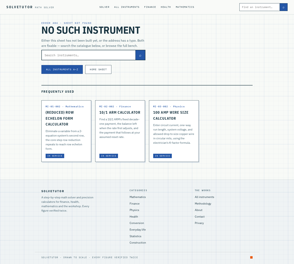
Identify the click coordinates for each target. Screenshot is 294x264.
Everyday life (138, 229)
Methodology (203, 203)
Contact (200, 216)
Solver (104, 6)
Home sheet (98, 69)
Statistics (135, 236)
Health (166, 6)
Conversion (137, 223)
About (198, 210)
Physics (134, 210)
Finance (150, 6)
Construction (138, 242)
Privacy (199, 223)
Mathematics (185, 6)
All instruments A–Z (62, 69)
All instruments (126, 6)
